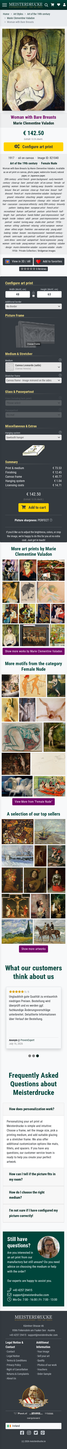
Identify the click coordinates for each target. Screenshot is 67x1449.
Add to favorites (51, 261)
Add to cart (36, 507)
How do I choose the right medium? (26, 1195)
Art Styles (18, 14)
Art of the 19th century (38, 14)
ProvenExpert (27, 1040)
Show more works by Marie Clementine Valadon (33, 651)
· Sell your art (43, 1356)
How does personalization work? (31, 1109)
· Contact (10, 1351)
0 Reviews (41, 268)
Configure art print (36, 146)
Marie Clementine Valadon (21, 18)
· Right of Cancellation (17, 1369)
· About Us (11, 1378)
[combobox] (33, 306)
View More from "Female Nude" (33, 801)
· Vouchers (41, 1369)
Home (6, 14)
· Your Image (42, 1351)
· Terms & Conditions (16, 1360)
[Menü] (4, 5)
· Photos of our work (46, 1365)
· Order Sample (43, 1374)
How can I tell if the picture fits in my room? (32, 1177)
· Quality (40, 1360)
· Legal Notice (13, 1356)
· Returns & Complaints (17, 1374)
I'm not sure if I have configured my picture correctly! (33, 1213)
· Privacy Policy (13, 1365)
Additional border (13, 301)
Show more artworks (33, 949)
